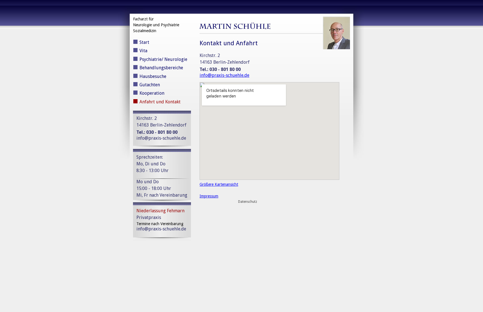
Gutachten (149, 84)
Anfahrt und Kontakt (160, 101)
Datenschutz (247, 202)
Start (144, 42)
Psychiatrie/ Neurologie (163, 59)
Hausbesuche (152, 76)
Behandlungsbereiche (161, 67)
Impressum (209, 196)
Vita (143, 50)
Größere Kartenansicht (219, 184)
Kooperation (151, 93)
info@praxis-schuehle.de (161, 138)
